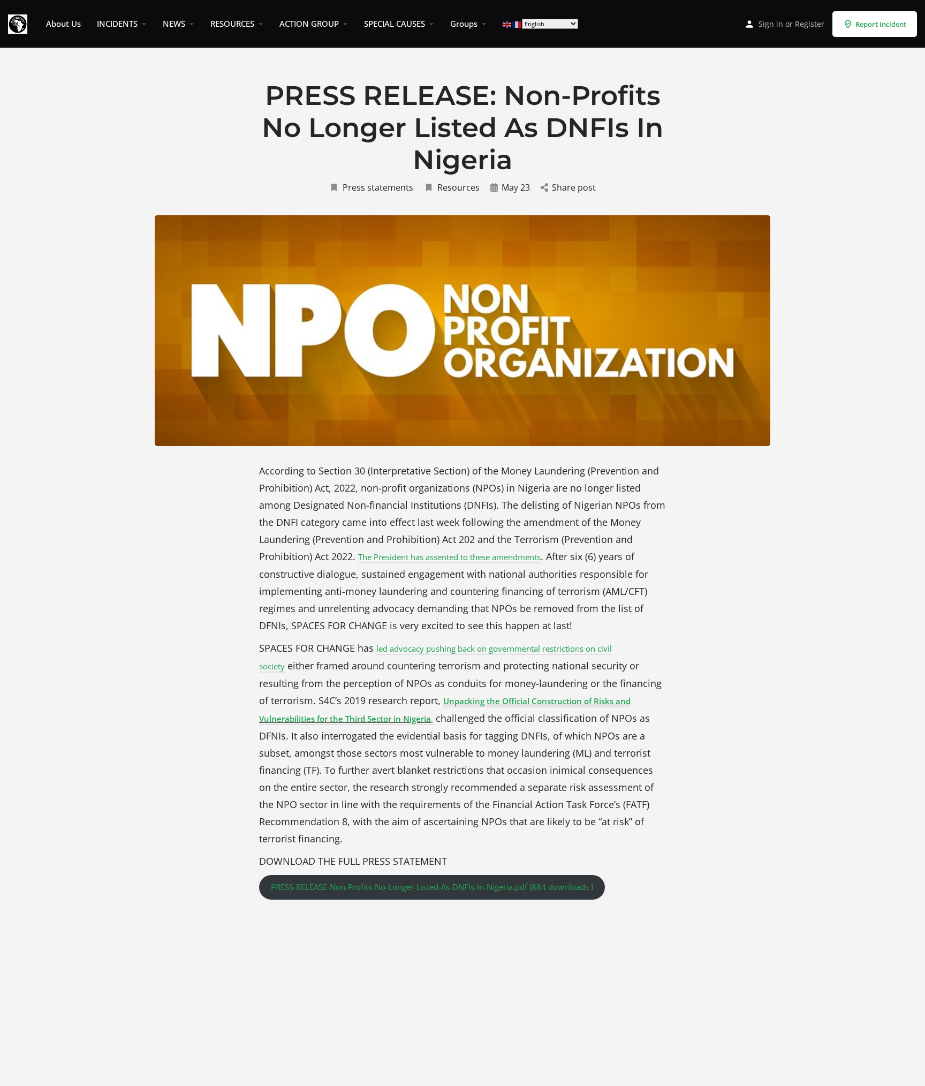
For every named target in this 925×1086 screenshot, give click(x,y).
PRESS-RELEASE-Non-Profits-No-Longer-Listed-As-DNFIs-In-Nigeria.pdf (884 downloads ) (432, 886)
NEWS (174, 23)
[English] (507, 23)
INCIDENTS (117, 23)
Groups (463, 23)
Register (809, 24)
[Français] (517, 23)
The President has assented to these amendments (449, 557)
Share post (574, 187)
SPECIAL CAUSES (394, 23)
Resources (458, 187)
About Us (63, 23)
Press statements (378, 187)
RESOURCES (232, 23)
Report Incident (880, 24)
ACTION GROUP (309, 23)
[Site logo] (19, 23)
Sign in (771, 24)
